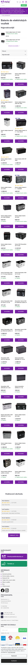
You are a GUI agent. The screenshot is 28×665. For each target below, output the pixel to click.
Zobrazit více (14, 535)
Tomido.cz (10, 564)
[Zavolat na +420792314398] (17, 2)
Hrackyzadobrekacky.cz (15, 556)
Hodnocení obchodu (14, 494)
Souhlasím (14, 661)
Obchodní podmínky (6, 574)
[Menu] (26, 2)
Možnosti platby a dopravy (8, 576)
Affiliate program (6, 586)
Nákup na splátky (6, 582)
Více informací (11, 652)
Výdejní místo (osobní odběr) (8, 580)
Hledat (24, 5)
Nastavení (14, 656)
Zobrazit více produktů (13, 45)
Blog (3, 584)
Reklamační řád (5, 578)
